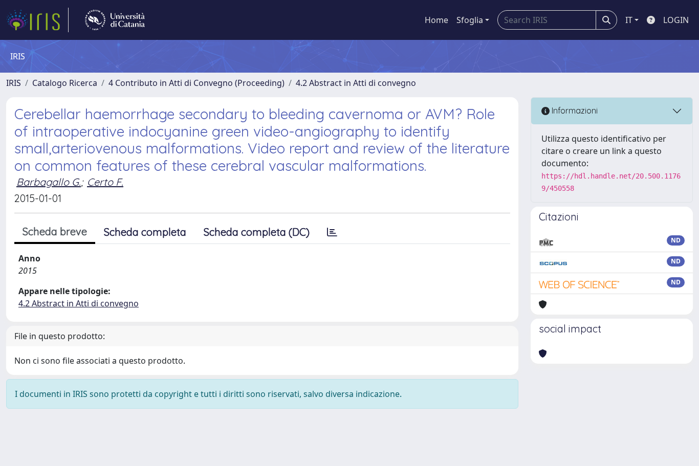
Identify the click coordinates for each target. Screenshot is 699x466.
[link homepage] (37, 20)
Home (436, 20)
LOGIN (676, 20)
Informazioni (574, 110)
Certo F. (105, 181)
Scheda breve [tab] (55, 231)
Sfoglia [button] (469, 20)
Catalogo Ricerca (64, 82)
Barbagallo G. (48, 181)
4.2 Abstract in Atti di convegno (356, 82)
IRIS (13, 82)
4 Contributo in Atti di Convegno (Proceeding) (196, 82)
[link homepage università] (115, 20)
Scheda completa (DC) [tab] (257, 232)
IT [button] (628, 20)
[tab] (332, 232)
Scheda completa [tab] (145, 232)
